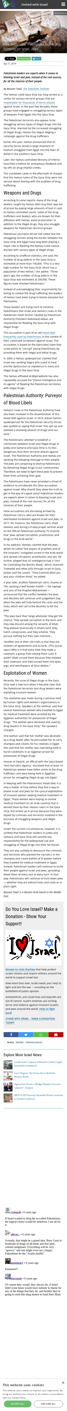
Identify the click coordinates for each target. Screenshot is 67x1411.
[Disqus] (33, 1251)
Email (37, 58)
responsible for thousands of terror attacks (29, 102)
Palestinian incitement (34, 1042)
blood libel (19, 1042)
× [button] (63, 1383)
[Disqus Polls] (33, 1157)
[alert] (33, 1395)
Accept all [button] (17, 1403)
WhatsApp (25, 58)
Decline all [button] (48, 1403)
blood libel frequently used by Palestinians (29, 334)
